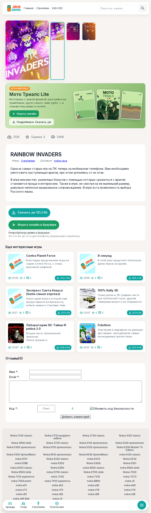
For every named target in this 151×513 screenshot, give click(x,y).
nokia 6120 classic (129, 454)
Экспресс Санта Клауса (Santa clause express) (44, 292)
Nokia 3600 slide (21, 443)
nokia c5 (130, 481)
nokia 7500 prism (21, 481)
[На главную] (14, 8)
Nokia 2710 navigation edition (57, 437)
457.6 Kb (135, 313)
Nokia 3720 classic (57, 443)
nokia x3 (57, 498)
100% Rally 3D (108, 290)
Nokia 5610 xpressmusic (57, 454)
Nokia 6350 (57, 467)
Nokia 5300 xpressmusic (21, 447)
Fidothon (104, 325)
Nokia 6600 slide (21, 472)
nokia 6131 (21, 459)
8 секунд (105, 255)
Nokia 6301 (129, 463)
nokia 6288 (21, 463)
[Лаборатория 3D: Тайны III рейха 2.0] (16, 333)
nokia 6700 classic (57, 472)
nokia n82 (57, 494)
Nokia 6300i (94, 463)
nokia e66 (130, 485)
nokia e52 (57, 485)
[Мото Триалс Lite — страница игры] (75, 105)
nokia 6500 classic (93, 467)
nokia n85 (93, 494)
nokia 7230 (57, 476)
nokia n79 (129, 490)
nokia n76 (57, 490)
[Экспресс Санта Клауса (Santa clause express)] (16, 298)
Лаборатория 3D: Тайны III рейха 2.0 (46, 326)
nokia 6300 (57, 463)
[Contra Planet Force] (16, 264)
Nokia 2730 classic (94, 435)
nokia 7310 (93, 476)
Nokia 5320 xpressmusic (93, 447)
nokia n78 (93, 490)
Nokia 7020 (129, 472)
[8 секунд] (87, 264)
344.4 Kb (63, 278)
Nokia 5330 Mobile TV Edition (130, 448)
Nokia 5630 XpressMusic (93, 454)
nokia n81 (21, 494)
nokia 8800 (93, 481)
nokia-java (60, 160)
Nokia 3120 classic (130, 435)
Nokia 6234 (129, 459)
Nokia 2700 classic (21, 435)
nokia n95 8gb (21, 498)
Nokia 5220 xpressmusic (130, 443)
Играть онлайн (24, 113)
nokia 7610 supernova (57, 481)
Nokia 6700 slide (94, 472)
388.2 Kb (135, 278)
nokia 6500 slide (129, 467)
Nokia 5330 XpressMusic (21, 454)
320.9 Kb (135, 347)
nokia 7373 (129, 476)
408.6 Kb (63, 347)
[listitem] (57, 51)
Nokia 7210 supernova (21, 476)
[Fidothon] (87, 333)
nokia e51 (21, 485)
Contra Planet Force (40, 255)
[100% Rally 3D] (87, 298)
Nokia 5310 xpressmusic (57, 447)
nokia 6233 (93, 459)
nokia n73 (21, 490)
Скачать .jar (31, 122)
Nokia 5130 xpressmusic (93, 443)
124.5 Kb (63, 313)
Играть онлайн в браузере (33, 225)
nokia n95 (129, 494)
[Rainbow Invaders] (27, 50)
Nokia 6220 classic (57, 459)
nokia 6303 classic (21, 467)
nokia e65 (93, 485)
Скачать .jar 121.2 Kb (29, 212)
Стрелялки (28, 160)
